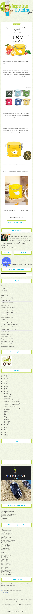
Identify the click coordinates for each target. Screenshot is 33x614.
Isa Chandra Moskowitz (7, 541)
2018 (4, 388)
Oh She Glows (5, 551)
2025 (4, 376)
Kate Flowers (4, 544)
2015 (4, 393)
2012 (4, 427)
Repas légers (4, 336)
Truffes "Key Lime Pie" (10, 406)
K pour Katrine (5, 513)
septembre (7, 409)
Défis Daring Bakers (6, 310)
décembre (7, 395)
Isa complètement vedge (7, 511)
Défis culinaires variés (7, 307)
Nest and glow (5, 548)
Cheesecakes (4, 300)
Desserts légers (5, 317)
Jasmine (12, 235)
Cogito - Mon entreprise (8, 585)
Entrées (3, 319)
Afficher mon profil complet (8, 247)
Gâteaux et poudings (6, 322)
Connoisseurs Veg (6, 530)
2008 (4, 434)
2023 (4, 380)
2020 (4, 385)
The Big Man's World (6, 562)
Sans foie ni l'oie (5, 518)
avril (5, 418)
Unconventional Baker (7, 573)
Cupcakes (3, 305)
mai (5, 416)
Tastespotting (5, 560)
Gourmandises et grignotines (9, 324)
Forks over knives (6, 537)
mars (5, 419)
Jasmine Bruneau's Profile (6, 589)
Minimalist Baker (5, 547)
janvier (6, 423)
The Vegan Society (6, 568)
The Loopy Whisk (6, 566)
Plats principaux (5, 334)
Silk (2, 519)
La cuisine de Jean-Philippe (8, 514)
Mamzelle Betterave (6, 515)
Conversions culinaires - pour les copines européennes (16, 584)
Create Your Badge (5, 592)
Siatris (29, 604)
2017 (4, 390)
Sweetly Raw (4, 559)
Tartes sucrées (5, 343)
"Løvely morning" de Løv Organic (13, 401)
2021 (4, 383)
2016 (4, 391)
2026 (4, 375)
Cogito (17, 604)
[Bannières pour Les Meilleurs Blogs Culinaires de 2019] (16, 264)
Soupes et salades (6, 339)
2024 (4, 378)
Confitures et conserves (7, 302)
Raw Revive (4, 556)
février (6, 421)
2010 (4, 431)
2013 (4, 426)
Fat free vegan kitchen (7, 533)
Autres (16, 24)
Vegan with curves (6, 574)
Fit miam (3, 510)
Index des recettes (6, 327)
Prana (2, 517)
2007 (4, 436)
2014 (4, 424)
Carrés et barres (5, 298)
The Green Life (5, 563)
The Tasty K (4, 567)
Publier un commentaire (16, 222)
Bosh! (2, 529)
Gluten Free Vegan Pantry (8, 539)
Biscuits (3, 288)
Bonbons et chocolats (7, 293)
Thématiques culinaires (7, 346)
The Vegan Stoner (6, 570)
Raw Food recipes (6, 555)
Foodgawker (4, 536)
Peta (2, 552)
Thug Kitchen (5, 571)
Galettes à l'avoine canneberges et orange (15, 403)
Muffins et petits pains (7, 329)
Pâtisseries (4, 331)
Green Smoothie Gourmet (8, 540)
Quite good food (5, 553)
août (5, 411)
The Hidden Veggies (6, 564)
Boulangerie (4, 295)
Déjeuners (4, 314)
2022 (4, 381)
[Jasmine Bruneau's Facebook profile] (11, 590)
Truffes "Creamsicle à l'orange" (12, 408)
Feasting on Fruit (6, 534)
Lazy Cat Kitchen (5, 545)
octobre (6, 398)
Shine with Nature (6, 558)
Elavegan (3, 532)
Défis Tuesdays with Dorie (8, 312)
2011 (4, 429)
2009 (4, 432)
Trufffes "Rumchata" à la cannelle (12, 404)
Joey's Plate (4, 543)
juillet (6, 413)
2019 (4, 386)
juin (5, 414)
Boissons (3, 290)
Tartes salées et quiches (7, 341)
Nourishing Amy (5, 549)
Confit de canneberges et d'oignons (13, 400)
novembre (7, 396)
